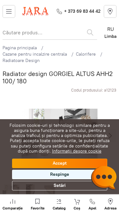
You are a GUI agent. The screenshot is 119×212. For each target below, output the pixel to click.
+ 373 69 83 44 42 (82, 11)
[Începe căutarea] (90, 32)
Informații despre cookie (77, 151)
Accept (60, 163)
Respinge (59, 174)
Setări (60, 185)
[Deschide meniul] (9, 11)
